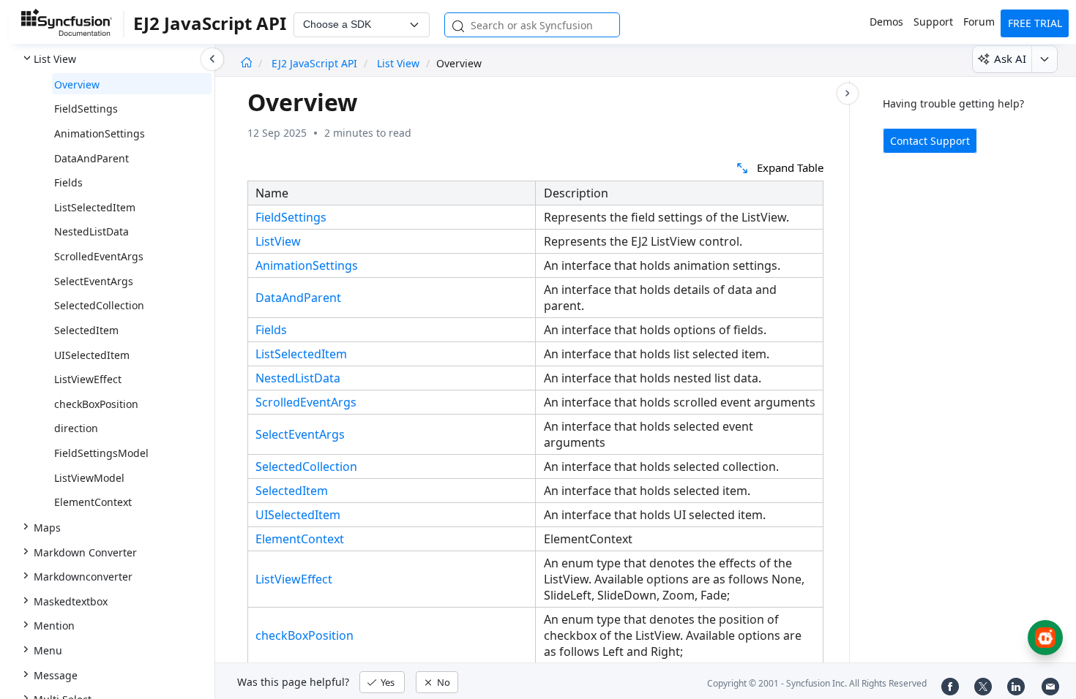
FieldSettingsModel (101, 453)
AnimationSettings (99, 133)
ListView (278, 241)
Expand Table (790, 167)
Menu (48, 650)
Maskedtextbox (71, 601)
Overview (77, 84)
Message (56, 675)
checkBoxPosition (96, 404)
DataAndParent (91, 158)
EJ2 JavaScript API (316, 63)
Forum (979, 22)
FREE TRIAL (1035, 23)
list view (398, 63)
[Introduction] (246, 63)
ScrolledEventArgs (98, 256)
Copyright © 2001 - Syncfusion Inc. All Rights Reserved (817, 683)
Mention (54, 625)
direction (76, 428)
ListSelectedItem (94, 207)
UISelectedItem (92, 355)
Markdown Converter (85, 552)
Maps (47, 527)
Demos (886, 22)
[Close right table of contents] (847, 93)
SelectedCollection (99, 305)
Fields (68, 182)
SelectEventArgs (93, 281)
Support (933, 22)
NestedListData (91, 231)
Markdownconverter (83, 576)
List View (55, 59)
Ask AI (1010, 58)
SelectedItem (86, 330)
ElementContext (93, 502)
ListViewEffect (88, 379)
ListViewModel (89, 478)
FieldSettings (86, 109)
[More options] (1044, 59)
